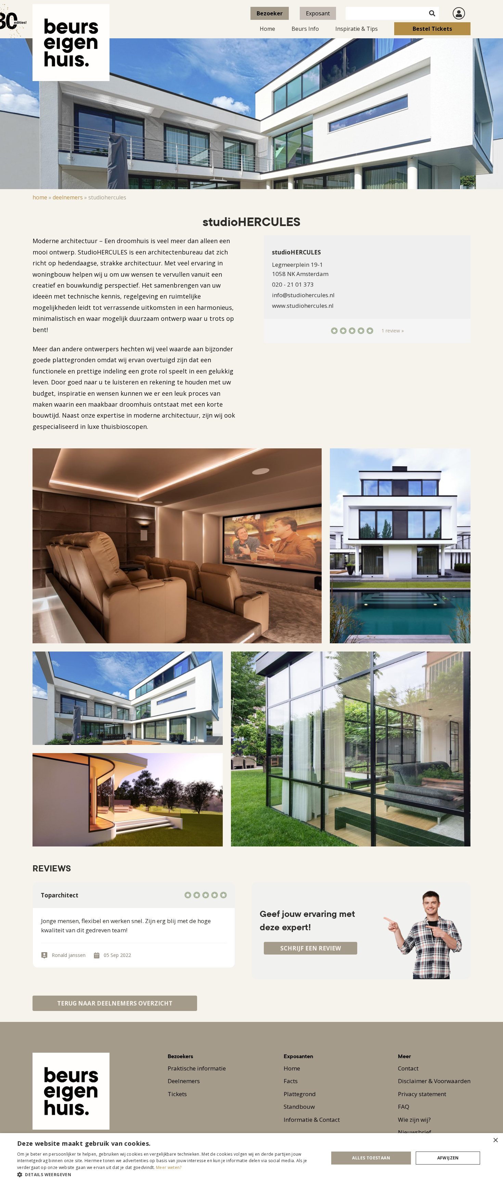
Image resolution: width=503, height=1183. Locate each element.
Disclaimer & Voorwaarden (434, 1081)
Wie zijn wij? (414, 1119)
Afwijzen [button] (448, 1158)
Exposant (318, 13)
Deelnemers (68, 197)
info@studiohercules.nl (303, 295)
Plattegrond (300, 1094)
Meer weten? (168, 1167)
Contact (408, 1068)
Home (267, 28)
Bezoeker (270, 13)
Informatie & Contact (312, 1119)
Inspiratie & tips (356, 28)
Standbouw (299, 1106)
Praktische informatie (197, 1068)
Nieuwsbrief (414, 1132)
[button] (168, 1174)
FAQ (403, 1106)
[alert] (251, 1158)
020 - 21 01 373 (293, 284)
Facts (291, 1081)
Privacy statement (422, 1094)
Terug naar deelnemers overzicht (114, 1003)
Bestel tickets (432, 28)
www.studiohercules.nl (303, 306)
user (459, 13)
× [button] (495, 1140)
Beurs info (305, 28)
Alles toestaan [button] (371, 1158)
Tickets (177, 1094)
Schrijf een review (310, 948)
